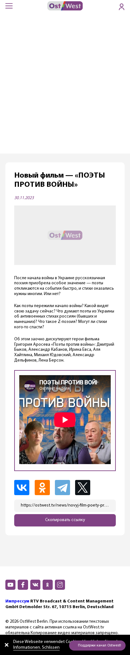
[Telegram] (64, 487)
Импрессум (17, 601)
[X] (85, 487)
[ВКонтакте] (23, 487)
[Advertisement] (65, 85)
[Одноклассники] (44, 487)
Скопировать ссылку (65, 520)
